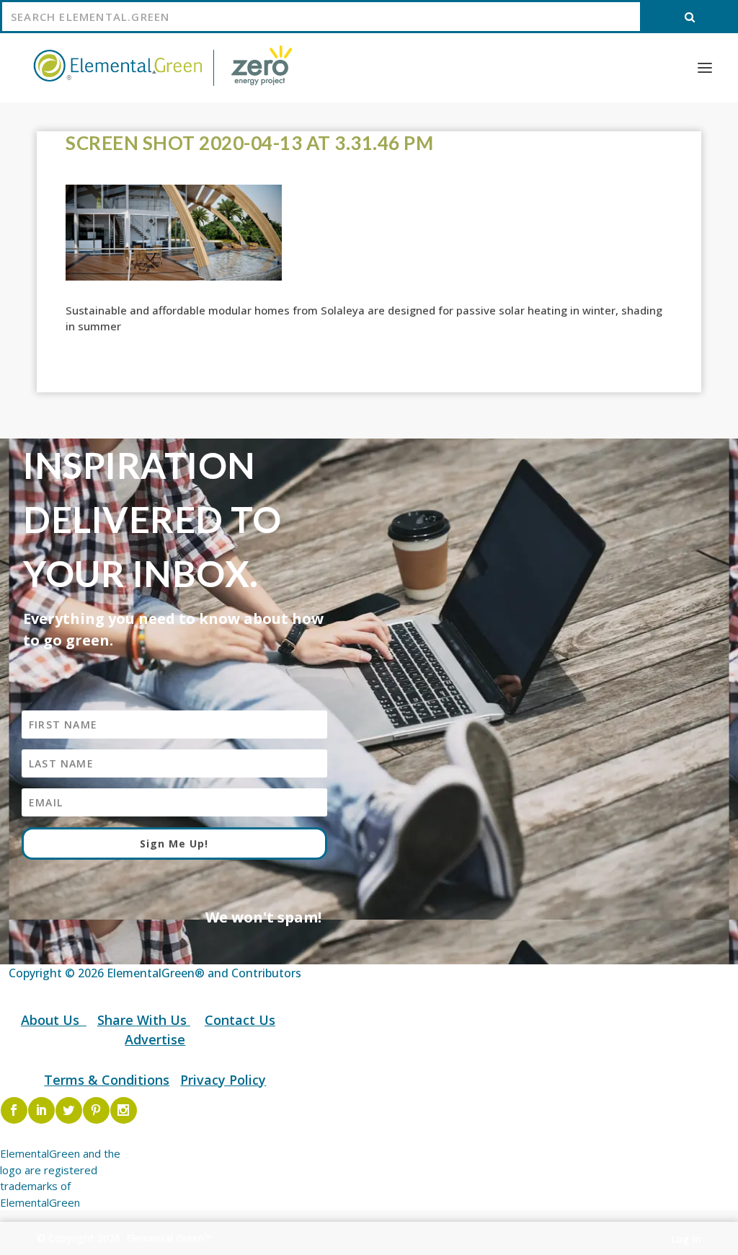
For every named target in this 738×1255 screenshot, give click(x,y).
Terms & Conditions (106, 1079)
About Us (52, 1020)
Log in (686, 1239)
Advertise (155, 1039)
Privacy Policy (223, 1079)
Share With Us (143, 1020)
